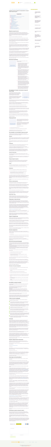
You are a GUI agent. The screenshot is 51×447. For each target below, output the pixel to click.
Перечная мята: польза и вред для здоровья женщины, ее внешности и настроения (38, 17)
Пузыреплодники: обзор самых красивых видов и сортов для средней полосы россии (38, 21)
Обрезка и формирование (15, 21)
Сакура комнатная (37, 43)
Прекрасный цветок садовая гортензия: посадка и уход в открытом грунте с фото (12, 124)
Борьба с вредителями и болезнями (15, 27)
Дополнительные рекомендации (14, 24)
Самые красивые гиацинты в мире (38, 31)
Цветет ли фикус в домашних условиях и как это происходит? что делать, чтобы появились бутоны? (38, 35)
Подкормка (13, 18)
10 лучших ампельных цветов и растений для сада (37, 47)
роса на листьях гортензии (15, 345)
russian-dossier (15, 2)
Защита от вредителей (13, 23)
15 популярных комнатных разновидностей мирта (38, 28)
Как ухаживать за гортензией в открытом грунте (16, 17)
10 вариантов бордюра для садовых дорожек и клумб (38, 12)
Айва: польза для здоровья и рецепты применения (38, 40)
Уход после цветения (14, 19)
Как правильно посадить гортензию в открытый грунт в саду (17, 16)
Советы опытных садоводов (14, 26)
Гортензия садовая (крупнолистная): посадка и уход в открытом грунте (25, 97)
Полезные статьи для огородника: (15, 25)
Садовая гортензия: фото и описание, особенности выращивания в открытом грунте (12, 65)
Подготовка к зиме (14, 22)
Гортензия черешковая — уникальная (13, 395)
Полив (12, 20)
